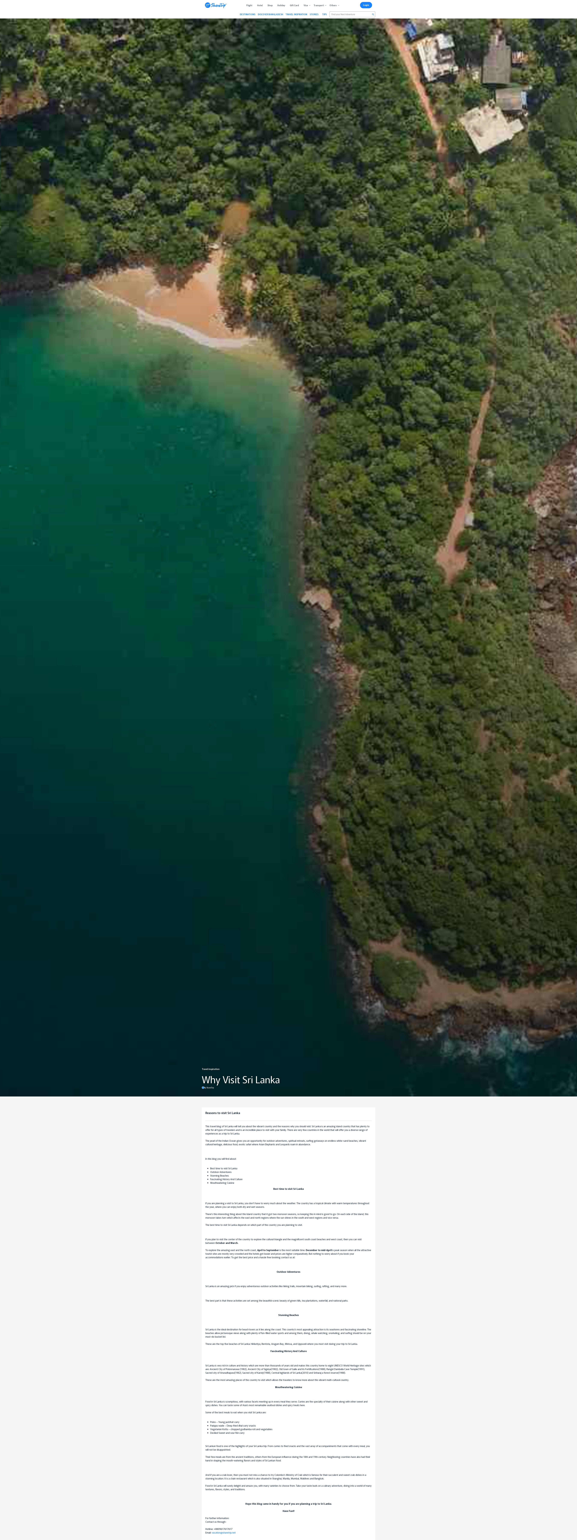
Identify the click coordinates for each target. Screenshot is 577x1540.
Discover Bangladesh (270, 14)
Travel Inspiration (296, 14)
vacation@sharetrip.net (224, 1532)
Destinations (247, 14)
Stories (314, 14)
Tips (324, 14)
